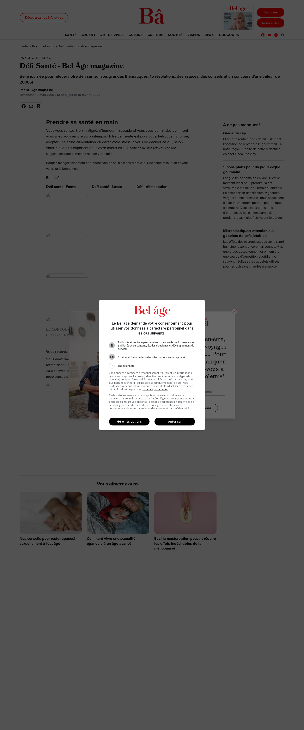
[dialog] (152, 365)
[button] (152, 366)
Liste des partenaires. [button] (155, 389)
